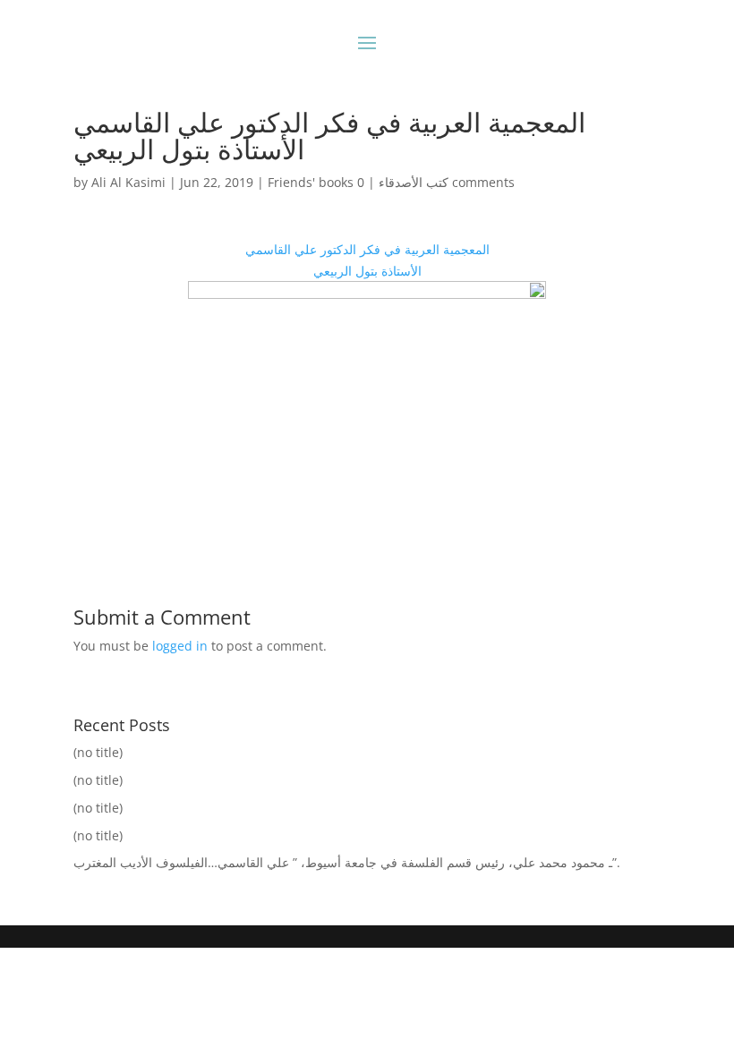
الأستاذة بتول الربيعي (367, 270)
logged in (180, 645)
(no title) (98, 752)
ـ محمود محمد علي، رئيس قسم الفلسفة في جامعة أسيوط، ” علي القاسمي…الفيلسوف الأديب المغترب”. (346, 862)
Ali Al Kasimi (128, 182)
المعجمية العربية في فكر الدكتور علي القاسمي (367, 249)
